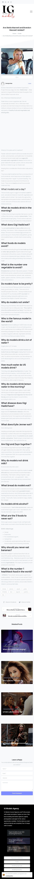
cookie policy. (9, 876)
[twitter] (8, 2)
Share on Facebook (11, 602)
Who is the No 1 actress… (12, 681)
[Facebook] (3, 2)
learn (11, 592)
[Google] (5, 2)
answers (11, 589)
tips (3, 595)
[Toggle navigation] (31, 11)
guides (25, 589)
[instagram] (11, 2)
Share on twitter (25, 602)
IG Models (4, 592)
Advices (4, 589)
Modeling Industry (17, 869)
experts (18, 589)
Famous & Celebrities (17, 858)
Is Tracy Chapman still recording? (15, 743)
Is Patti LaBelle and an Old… (13, 712)
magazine (18, 592)
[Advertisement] (17, 131)
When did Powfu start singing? (14, 649)
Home (14, 33)
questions (26, 592)
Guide (19, 33)
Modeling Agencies (17, 865)
